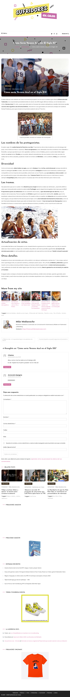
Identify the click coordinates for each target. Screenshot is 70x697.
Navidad (50, 498)
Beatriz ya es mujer (22, 313)
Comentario (7, 399)
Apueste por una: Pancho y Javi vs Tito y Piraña (15, 304)
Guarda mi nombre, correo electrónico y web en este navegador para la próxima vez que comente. (36, 443)
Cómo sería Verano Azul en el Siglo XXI (25, 92)
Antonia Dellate (11, 313)
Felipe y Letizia (11, 496)
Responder (7, 367)
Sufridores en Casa (38, 487)
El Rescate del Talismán (36, 313)
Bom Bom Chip (57, 496)
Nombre (6, 417)
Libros (55, 692)
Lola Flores (33, 496)
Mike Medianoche (17, 89)
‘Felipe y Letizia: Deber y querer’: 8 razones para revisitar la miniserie (9, 491)
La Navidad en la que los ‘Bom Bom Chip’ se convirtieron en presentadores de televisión (58, 491)
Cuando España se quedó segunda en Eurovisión (53, 339)
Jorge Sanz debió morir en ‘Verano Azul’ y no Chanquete (55, 304)
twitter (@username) (9, 447)
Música (22, 692)
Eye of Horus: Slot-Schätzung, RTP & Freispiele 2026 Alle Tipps (23, 584)
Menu (5, 33)
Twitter (5, 430)
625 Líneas (8, 86)
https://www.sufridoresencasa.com (34, 329)
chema (11, 355)
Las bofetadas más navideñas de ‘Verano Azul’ (25, 303)
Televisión (15, 692)
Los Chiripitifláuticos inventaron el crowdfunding (25, 633)
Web (4, 436)
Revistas (49, 692)
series (18, 496)
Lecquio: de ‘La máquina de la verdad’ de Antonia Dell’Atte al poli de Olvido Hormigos (45, 306)
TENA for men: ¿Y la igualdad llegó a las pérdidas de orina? (17, 339)
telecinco (4, 498)
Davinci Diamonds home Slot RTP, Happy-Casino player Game (23, 568)
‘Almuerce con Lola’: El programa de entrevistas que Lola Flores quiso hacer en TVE (35, 491)
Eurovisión (42, 692)
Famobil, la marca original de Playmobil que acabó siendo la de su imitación (44, 641)
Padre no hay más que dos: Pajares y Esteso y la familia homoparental (35, 305)
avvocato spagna (15, 375)
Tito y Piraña (57, 313)
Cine (28, 692)
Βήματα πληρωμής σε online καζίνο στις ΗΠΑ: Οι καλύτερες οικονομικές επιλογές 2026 (27, 576)
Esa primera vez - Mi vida (12, 641)
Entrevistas (34, 692)
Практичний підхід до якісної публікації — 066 (17, 580)
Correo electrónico (9, 423)
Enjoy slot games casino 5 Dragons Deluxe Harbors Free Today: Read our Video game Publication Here (35, 572)
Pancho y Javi (48, 313)
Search (64, 34)
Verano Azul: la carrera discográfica (5, 303)
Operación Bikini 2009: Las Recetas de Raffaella (27, 637)
